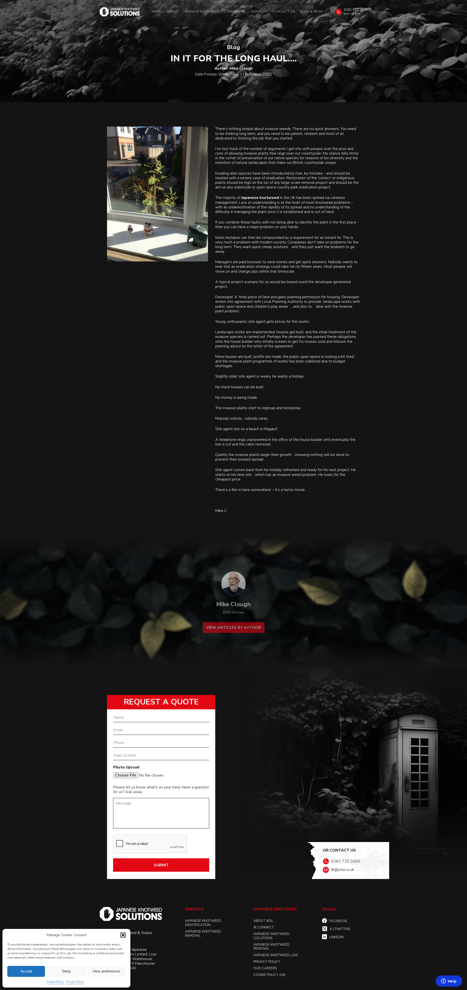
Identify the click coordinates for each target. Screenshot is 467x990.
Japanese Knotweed (201, 11)
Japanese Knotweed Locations (271, 936)
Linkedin (336, 937)
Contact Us (284, 11)
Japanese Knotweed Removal (203, 933)
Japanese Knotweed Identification (203, 922)
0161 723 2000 (355, 9)
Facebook (338, 921)
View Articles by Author (233, 627)
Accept (26, 971)
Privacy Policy (75, 982)
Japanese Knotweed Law (275, 955)
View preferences (106, 971)
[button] (123, 935)
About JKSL (263, 920)
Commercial (235, 11)
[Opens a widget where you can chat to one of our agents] (448, 981)
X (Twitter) (340, 929)
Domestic (259, 11)
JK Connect (263, 927)
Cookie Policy (55, 982)
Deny (66, 971)
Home (157, 11)
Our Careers (265, 968)
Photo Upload (126, 767)
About (172, 11)
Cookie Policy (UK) (269, 974)
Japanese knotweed (260, 197)
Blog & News (311, 11)
